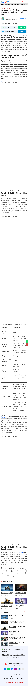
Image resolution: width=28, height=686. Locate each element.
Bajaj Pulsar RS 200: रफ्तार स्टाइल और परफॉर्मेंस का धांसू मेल (6, 607)
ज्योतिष (18, 4)
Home (3, 8)
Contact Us (10, 674)
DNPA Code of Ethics (9, 678)
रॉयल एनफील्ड (19, 552)
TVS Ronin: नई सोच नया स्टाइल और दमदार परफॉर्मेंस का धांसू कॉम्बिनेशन (7, 593)
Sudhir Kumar (8, 17)
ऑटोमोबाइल (7, 4)
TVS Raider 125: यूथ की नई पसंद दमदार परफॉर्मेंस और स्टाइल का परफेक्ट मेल (20, 593)
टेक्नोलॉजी (23, 4)
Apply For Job (10, 676)
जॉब (15, 4)
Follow (24, 18)
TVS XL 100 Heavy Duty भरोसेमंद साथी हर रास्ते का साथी (20, 607)
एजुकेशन (2, 4)
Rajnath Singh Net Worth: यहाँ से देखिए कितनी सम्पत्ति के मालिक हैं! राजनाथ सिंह (17, 638)
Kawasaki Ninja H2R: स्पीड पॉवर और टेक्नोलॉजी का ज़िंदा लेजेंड (16, 643)
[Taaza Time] (2, 1)
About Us (5, 674)
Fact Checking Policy (19, 678)
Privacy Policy (22, 674)
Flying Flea (4, 417)
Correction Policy (17, 676)
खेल (12, 4)
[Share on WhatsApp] (27, 341)
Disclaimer (16, 674)
